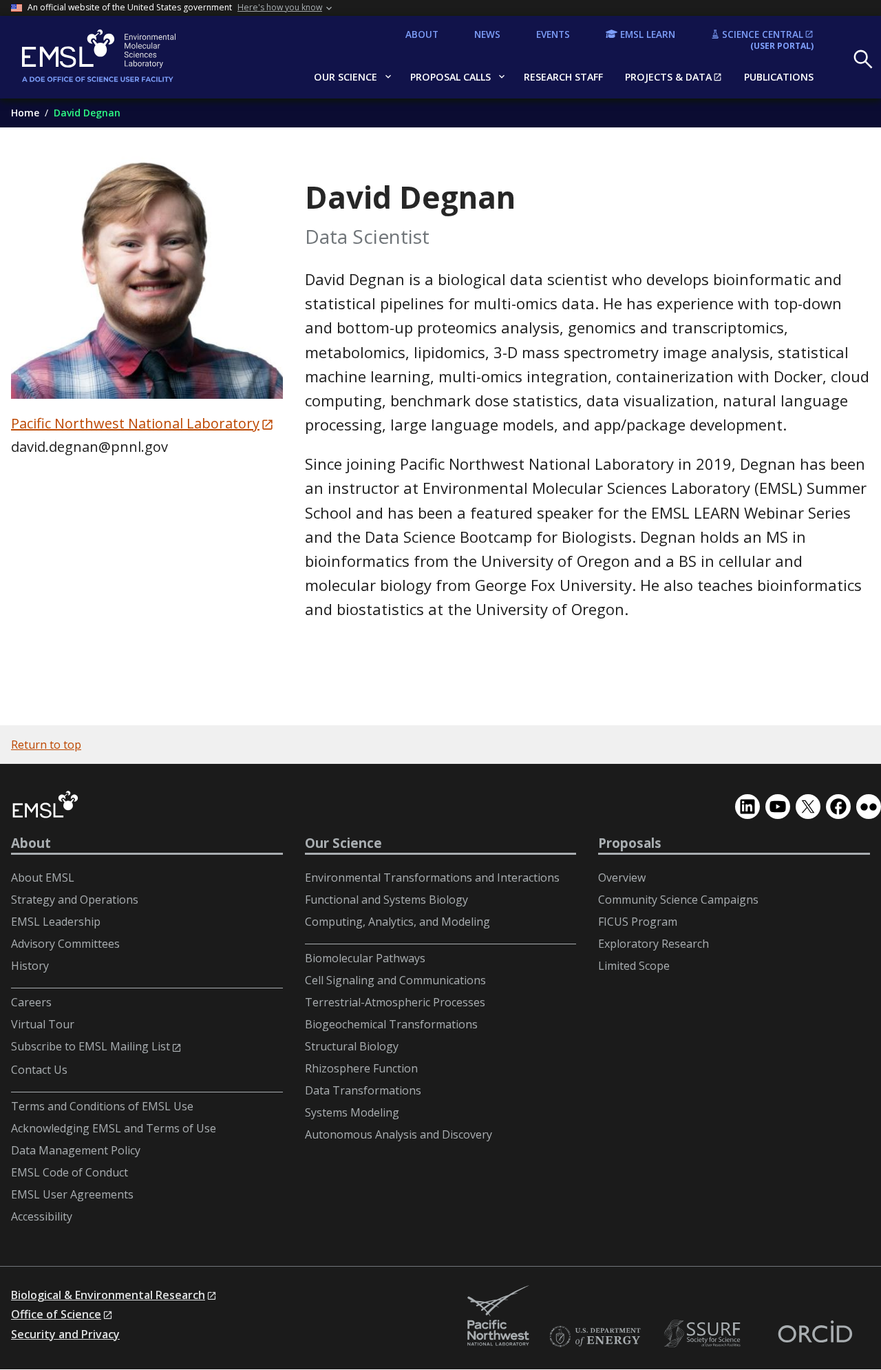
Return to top (46, 744)
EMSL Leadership (55, 921)
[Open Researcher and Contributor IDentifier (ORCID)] (815, 1334)
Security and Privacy (65, 1334)
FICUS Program (637, 921)
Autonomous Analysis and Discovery (398, 1134)
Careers (31, 1002)
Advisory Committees (65, 943)
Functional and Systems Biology (386, 899)
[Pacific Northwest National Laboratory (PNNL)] (498, 1317)
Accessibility (41, 1216)
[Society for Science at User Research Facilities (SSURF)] (705, 1334)
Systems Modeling (352, 1112)
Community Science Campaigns (678, 899)
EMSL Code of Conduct (69, 1172)
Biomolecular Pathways (365, 958)
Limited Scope (634, 965)
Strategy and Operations (74, 899)
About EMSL (42, 877)
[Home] (121, 57)
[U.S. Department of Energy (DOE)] (595, 1337)
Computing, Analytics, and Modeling (397, 921)
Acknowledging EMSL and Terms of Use (113, 1128)
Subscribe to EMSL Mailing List (90, 1046)
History (30, 965)
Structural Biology (352, 1046)
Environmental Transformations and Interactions (432, 877)
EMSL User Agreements (72, 1194)
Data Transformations (363, 1090)
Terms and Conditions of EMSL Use (102, 1106)
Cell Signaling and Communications (395, 980)
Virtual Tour (42, 1024)
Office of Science (56, 1314)
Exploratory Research (653, 943)
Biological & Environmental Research (108, 1294)
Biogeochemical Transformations (391, 1024)
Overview (622, 877)
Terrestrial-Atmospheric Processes (395, 1002)
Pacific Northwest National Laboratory (135, 423)
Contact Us (39, 1069)
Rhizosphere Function (361, 1068)
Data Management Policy (75, 1150)
